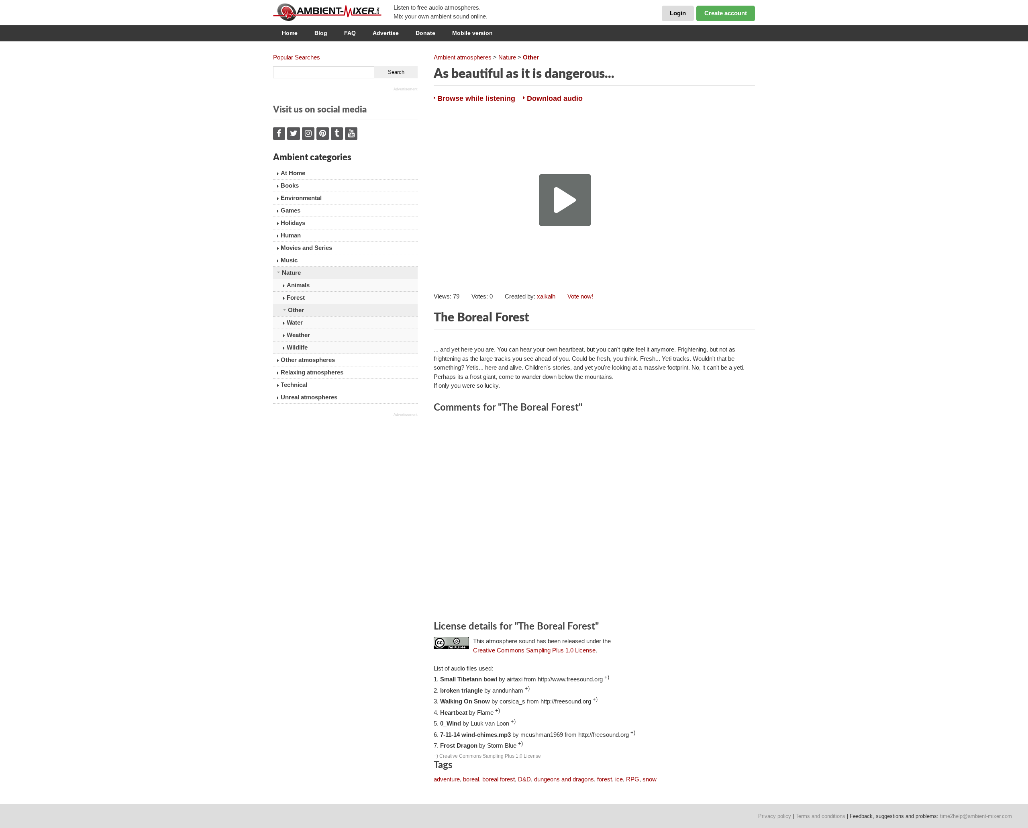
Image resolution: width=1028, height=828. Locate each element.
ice (619, 779)
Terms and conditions (820, 816)
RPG (632, 779)
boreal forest (498, 779)
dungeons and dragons (564, 779)
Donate (425, 33)
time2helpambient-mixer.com (976, 816)
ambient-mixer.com (333, 12)
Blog (320, 33)
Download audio (555, 98)
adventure (447, 779)
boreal (471, 779)
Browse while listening (476, 98)
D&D (524, 779)
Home (290, 33)
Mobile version (472, 33)
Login (678, 13)
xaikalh (546, 296)
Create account (725, 13)
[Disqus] (594, 518)
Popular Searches (296, 57)
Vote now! (580, 296)
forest (604, 779)
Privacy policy (774, 816)
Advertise (386, 33)
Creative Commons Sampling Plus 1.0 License (534, 650)
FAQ (350, 33)
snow (649, 779)
